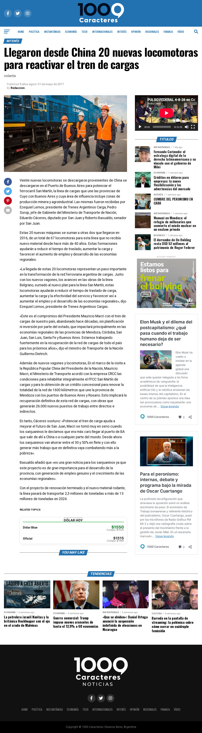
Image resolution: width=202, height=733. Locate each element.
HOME (21, 31)
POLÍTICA (34, 31)
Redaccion (18, 88)
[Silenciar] (187, 127)
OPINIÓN (136, 31)
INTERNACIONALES (102, 31)
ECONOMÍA (71, 31)
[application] (166, 113)
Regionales (152, 31)
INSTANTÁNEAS (52, 31)
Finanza (168, 31)
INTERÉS (121, 31)
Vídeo (181, 31)
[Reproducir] (140, 127)
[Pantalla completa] (193, 127)
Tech (84, 31)
